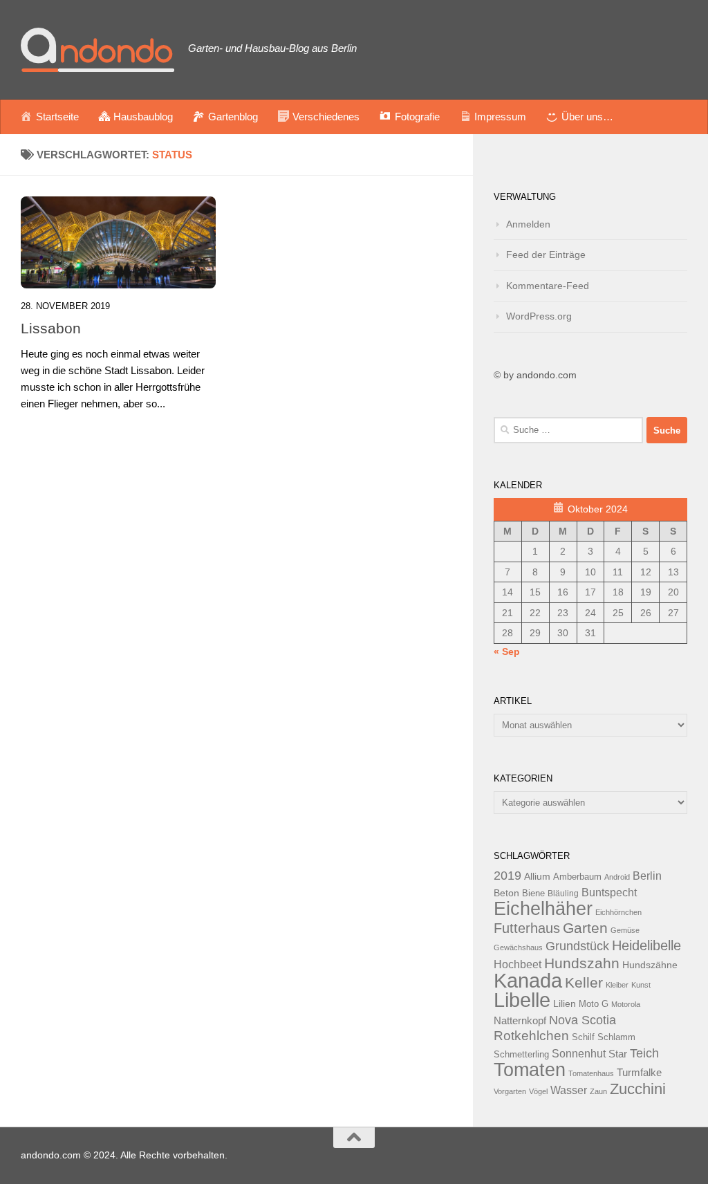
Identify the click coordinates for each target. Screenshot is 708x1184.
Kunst (641, 985)
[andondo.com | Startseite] (97, 50)
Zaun (598, 1091)
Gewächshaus (518, 947)
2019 (507, 875)
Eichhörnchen (618, 912)
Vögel (538, 1091)
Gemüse (625, 930)
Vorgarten (510, 1091)
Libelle (522, 999)
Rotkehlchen (531, 1035)
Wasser (568, 1090)
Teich (644, 1053)
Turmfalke (639, 1072)
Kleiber (617, 985)
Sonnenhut (579, 1054)
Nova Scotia (582, 1020)
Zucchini (638, 1089)
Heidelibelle (646, 945)
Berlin (647, 875)
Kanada (528, 981)
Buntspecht (609, 892)
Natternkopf (520, 1020)
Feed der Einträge (546, 254)
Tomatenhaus (591, 1073)
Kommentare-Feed (547, 285)
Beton (506, 892)
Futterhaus (527, 928)
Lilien (564, 1004)
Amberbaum (577, 877)
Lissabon (51, 328)
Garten (585, 928)
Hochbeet (517, 964)
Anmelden (528, 224)
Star (617, 1054)
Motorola (625, 1004)
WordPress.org (539, 316)
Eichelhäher (543, 908)
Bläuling (563, 893)
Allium (537, 876)
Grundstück (577, 946)
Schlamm (616, 1037)
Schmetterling (521, 1055)
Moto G (593, 1004)
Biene (533, 893)
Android (617, 877)
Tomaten (530, 1070)
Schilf (583, 1037)
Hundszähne (650, 964)
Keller (584, 982)
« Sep (507, 651)
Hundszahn (582, 963)
